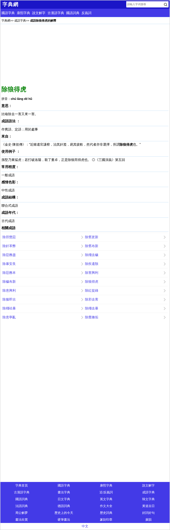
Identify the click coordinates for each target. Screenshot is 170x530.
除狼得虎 (91, 281)
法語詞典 (21, 506)
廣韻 (148, 519)
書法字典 (64, 492)
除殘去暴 (91, 308)
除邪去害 (91, 299)
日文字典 (64, 499)
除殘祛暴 (9, 308)
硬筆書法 (64, 519)
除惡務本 (9, 272)
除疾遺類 (91, 264)
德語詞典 (64, 506)
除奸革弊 (9, 246)
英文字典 (106, 499)
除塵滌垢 (91, 317)
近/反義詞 (106, 492)
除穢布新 (9, 281)
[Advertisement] (85, 54)
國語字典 (8, 13)
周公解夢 (21, 512)
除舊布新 (91, 246)
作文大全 (106, 506)
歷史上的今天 (64, 512)
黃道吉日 (148, 506)
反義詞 (86, 13)
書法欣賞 (21, 519)
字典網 (5, 20)
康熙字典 (23, 13)
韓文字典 (148, 499)
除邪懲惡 (9, 237)
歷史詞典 (106, 512)
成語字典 (20, 20)
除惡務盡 (9, 255)
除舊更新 (91, 237)
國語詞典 (72, 13)
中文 (85, 526)
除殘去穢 (91, 255)
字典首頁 (21, 485)
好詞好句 (148, 512)
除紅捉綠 (91, 290)
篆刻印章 (106, 519)
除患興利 (9, 290)
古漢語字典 (55, 13)
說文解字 (38, 13)
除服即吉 (9, 299)
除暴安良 (9, 264)
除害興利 (91, 272)
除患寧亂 (9, 317)
